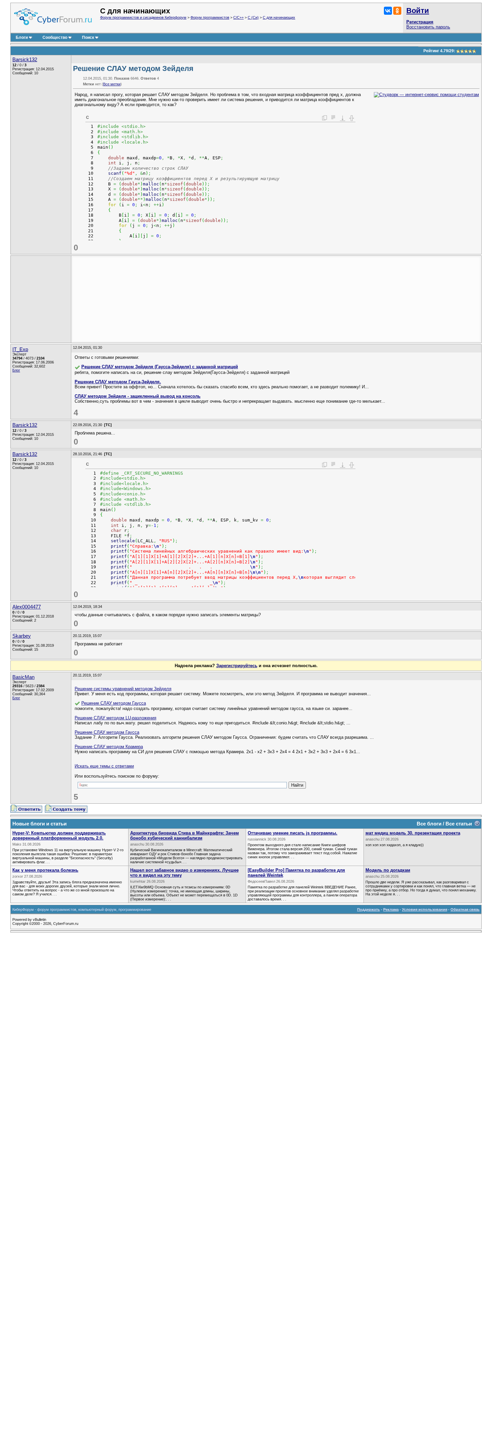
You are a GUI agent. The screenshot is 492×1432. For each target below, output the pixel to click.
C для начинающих (279, 17)
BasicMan (23, 677)
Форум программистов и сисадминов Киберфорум (143, 17)
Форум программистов (209, 17)
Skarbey (21, 636)
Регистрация (419, 21)
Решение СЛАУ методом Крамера (109, 746)
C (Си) (253, 17)
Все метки (111, 84)
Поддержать (368, 909)
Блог (16, 370)
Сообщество (55, 37)
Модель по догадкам (387, 870)
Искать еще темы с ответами (104, 766)
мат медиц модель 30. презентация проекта (412, 833)
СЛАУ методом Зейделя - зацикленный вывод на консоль (137, 396)
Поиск (88, 37)
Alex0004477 (26, 607)
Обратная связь (465, 909)
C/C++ (238, 17)
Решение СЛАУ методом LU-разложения (115, 717)
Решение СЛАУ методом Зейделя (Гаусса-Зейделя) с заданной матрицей (159, 366)
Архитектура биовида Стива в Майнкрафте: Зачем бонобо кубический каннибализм (184, 835)
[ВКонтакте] (388, 11)
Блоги (22, 37)
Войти (417, 10)
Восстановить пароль (428, 26)
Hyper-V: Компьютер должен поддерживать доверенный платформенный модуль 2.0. (59, 835)
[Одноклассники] (397, 11)
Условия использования (424, 909)
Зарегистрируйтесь (236, 665)
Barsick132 (24, 59)
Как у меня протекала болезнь (45, 870)
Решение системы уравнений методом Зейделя (123, 688)
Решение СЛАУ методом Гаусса (113, 703)
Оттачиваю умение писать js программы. (292, 833)
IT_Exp (20, 349)
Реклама (391, 909)
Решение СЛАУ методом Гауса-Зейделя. (118, 381)
